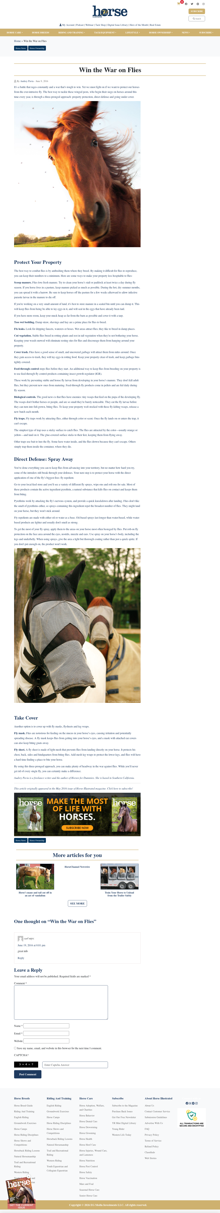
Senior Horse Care (88, 1195)
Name (18, 1026)
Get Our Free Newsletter (124, 1117)
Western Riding (21, 1172)
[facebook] (186, 4)
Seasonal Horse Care (89, 1189)
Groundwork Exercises (25, 1123)
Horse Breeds (40, 32)
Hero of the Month (139, 24)
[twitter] (192, 4)
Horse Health (85, 1138)
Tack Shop (100, 24)
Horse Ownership (160, 32)
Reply (21, 958)
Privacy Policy (152, 1134)
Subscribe (197, 11)
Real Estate (155, 24)
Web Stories (150, 1158)
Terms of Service (153, 1140)
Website (18, 1041)
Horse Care (14, 32)
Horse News (21, 48)
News (185, 32)
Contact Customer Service (157, 1111)
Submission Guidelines (156, 1117)
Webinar (89, 24)
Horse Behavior (87, 1115)
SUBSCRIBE (205, 32)
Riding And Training (24, 1111)
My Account (68, 24)
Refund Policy (152, 1146)
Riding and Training (70, 32)
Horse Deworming (88, 1127)
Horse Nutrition (87, 1160)
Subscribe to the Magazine (125, 1105)
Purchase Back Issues (122, 1111)
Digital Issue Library (118, 24)
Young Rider (118, 1128)
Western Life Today (121, 1134)
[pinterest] (198, 4)
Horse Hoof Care (87, 1144)
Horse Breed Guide (23, 1105)
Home (17, 41)
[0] (178, 4)
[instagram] (203, 4)
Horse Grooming (87, 1133)
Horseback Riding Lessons (27, 1150)
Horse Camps (20, 1128)
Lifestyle (131, 32)
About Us (149, 1105)
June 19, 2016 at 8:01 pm (31, 945)
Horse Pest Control (88, 1166)
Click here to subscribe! (120, 788)
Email (18, 1033)
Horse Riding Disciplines (26, 1134)
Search (198, 18)
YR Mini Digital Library (124, 1123)
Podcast (80, 24)
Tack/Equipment (104, 32)
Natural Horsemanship (25, 1156)
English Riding (21, 1117)
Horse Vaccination (88, 1178)
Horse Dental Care (88, 1121)
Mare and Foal (86, 1183)
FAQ (147, 1128)
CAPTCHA (21, 1055)
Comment (20, 983)
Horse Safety (85, 1172)
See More (77, 903)
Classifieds (150, 1152)
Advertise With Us (154, 1123)
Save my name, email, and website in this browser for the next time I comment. (59, 1048)
